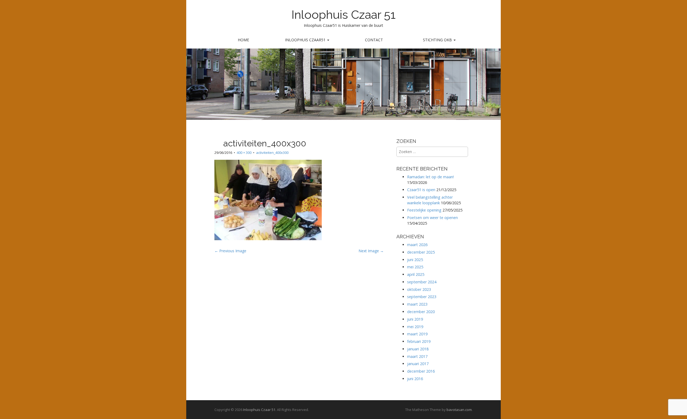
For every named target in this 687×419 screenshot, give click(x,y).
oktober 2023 (419, 289)
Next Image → (371, 250)
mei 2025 (415, 266)
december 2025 (421, 252)
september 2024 (421, 281)
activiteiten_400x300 (272, 152)
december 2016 (421, 371)
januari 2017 (418, 363)
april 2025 (415, 274)
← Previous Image (230, 250)
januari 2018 (418, 348)
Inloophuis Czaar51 (306, 39)
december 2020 (421, 311)
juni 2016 (415, 378)
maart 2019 (417, 333)
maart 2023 (417, 304)
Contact (374, 39)
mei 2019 (415, 326)
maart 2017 (417, 356)
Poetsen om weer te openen (432, 217)
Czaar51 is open (421, 189)
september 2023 (421, 296)
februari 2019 (418, 341)
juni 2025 (415, 259)
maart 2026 (417, 244)
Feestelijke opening (424, 210)
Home (243, 39)
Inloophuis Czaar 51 (343, 14)
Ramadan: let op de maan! (430, 176)
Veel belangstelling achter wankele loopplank (430, 200)
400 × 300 (244, 152)
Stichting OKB (438, 39)
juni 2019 (415, 319)
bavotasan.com (459, 409)
